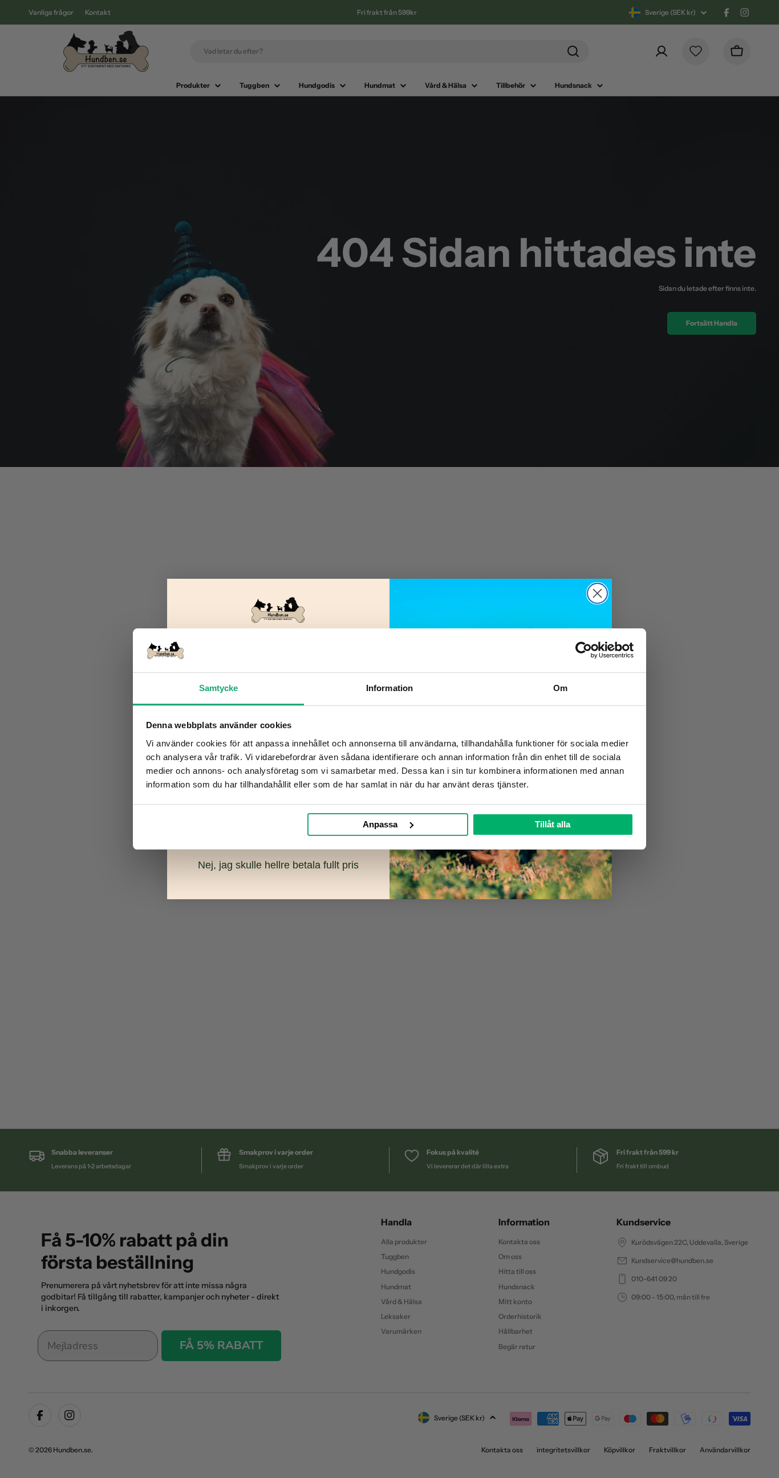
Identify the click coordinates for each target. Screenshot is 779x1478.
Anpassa (380, 824)
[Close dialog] (597, 593)
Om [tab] (560, 688)
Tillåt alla (552, 824)
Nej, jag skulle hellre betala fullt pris (278, 865)
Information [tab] (389, 688)
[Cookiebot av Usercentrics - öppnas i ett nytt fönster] (584, 650)
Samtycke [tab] (218, 688)
